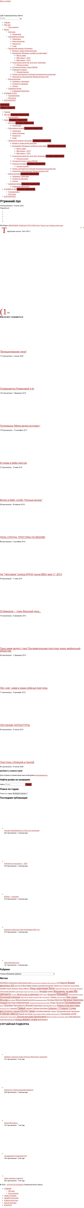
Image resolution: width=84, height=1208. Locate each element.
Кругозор (11, 32)
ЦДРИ (73, 1014)
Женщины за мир (63, 991)
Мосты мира (21, 56)
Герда (56, 986)
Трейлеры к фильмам (20, 81)
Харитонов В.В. (55, 1014)
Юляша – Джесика (11, 897)
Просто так (44, 225)
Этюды (15, 86)
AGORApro (4, 983)
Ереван (50, 991)
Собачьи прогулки (56, 225)
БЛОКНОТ (8, 1205)
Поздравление (73, 1002)
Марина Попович (61, 997)
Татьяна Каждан (22, 72)
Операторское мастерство (37, 1003)
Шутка (49, 1017)
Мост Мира (11, 1000)
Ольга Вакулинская (20, 1003)
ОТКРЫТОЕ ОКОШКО (14, 1185)
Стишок (63, 1008)
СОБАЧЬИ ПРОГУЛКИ (27, 225)
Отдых (52, 1003)
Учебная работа (9, 1013)
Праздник (8, 1005)
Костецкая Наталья (10, 997)
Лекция (30, 997)
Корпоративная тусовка (76, 994)
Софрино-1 (53, 1008)
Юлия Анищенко (74, 1017)
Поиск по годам (6, 794)
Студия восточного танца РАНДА (24, 67)
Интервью (14, 994)
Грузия (3, 988)
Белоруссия (54, 983)
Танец (31, 1011)
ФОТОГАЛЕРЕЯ (10, 100)
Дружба (43, 991)
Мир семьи (71, 997)
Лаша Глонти (24, 997)
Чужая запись (12, 1017)
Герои (60, 986)
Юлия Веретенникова (7, 1020)
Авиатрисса (14, 983)
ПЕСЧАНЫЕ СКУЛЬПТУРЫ (15, 725)
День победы (24, 989)
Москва (4, 1000)
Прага (1, 1005)
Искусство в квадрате (28, 994)
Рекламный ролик (5, 1008)
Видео (6, 30)
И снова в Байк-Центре (13, 462)
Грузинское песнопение (71, 986)
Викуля (64, 983)
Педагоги (60, 1003)
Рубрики (3, 974)
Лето (38, 225)
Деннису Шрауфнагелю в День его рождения (21, 831)
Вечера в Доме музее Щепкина (24, 51)
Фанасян (21, 1014)
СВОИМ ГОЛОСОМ (11, 1198)
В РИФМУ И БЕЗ (10, 93)
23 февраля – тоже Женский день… (20, 611)
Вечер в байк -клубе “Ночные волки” (21, 500)
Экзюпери (54, 1017)
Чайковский (4, 1017)
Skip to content (5, 1)
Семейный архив (14, 89)
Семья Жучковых (11, 1123)
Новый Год (5, 1002)
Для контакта (13, 27)
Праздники (16, 39)
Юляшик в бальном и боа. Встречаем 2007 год (22, 930)
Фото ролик (46, 1014)
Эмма (66, 1017)
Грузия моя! (16, 34)
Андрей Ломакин (36, 983)
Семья (21, 1008)
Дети (51, 988)
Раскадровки (47, 1006)
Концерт (62, 994)
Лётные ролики (22, 65)
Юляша (18, 1019)
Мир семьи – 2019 (23, 60)
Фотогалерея (37, 1014)
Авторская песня (25, 983)
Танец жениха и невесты (13, 1178)
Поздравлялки (13, 96)
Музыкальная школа (25, 1000)
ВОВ (58, 983)
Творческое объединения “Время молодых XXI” (30, 77)
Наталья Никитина (73, 1000)
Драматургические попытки (31, 991)
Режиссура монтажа (68, 1005)
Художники (65, 1014)
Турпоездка (75, 1011)
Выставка (27, 985)
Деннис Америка (12, 989)
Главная (7, 22)
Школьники (40, 1016)
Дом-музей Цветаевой (76, 988)
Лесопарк (36, 997)
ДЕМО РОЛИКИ (10, 1196)
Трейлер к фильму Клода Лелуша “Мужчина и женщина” (25, 1057)
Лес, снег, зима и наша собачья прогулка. (24, 688)
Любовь (53, 997)
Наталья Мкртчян (55, 1000)
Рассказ (54, 1005)
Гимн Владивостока (11, 963)
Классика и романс (19, 70)
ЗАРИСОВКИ (13, 225)
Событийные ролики (16, 37)
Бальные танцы (46, 983)
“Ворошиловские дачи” (13, 351)
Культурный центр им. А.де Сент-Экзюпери (29, 63)
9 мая (14, 46)
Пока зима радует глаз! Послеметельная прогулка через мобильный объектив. (40, 649)
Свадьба (13, 1008)
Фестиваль (29, 1014)
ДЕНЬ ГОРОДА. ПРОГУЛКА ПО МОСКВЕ (22, 537)
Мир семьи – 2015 (23, 58)
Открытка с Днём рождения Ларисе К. (19, 1090)
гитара (33, 1019)
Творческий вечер (63, 1011)
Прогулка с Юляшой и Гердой (17, 762)
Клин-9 (45, 994)
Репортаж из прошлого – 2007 (15, 864)
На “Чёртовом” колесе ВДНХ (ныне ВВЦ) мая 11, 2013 (31, 574)
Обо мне (7, 25)
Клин (41, 994)
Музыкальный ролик (41, 1000)
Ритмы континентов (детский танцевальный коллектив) (34, 74)
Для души (12, 98)
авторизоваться (41, 775)
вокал (26, 1019)
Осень (48, 1003)
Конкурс (52, 994)
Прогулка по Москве (23, 1005)
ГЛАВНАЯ (7, 1189)
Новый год (16, 44)
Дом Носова (19, 991)
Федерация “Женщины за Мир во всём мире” (29, 53)
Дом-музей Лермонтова (62, 988)
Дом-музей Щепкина (7, 991)
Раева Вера (37, 1005)
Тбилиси (54, 1011)
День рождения (18, 41)
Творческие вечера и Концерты (20, 48)
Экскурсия (61, 1017)
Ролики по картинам (20, 84)
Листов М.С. (46, 997)
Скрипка (29, 1008)
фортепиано (43, 1019)
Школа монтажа (14, 79)
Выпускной (18, 986)
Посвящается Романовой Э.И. (17, 388)
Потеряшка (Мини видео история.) (20, 425)
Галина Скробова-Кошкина (42, 986)
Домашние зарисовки (20, 91)
